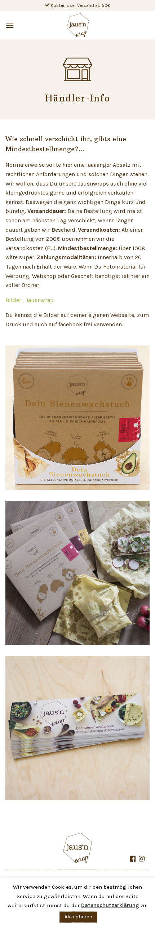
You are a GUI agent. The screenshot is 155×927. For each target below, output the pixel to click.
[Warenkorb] (143, 25)
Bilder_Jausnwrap (29, 300)
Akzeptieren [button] (78, 917)
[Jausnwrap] (78, 25)
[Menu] (9, 25)
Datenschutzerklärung (110, 905)
